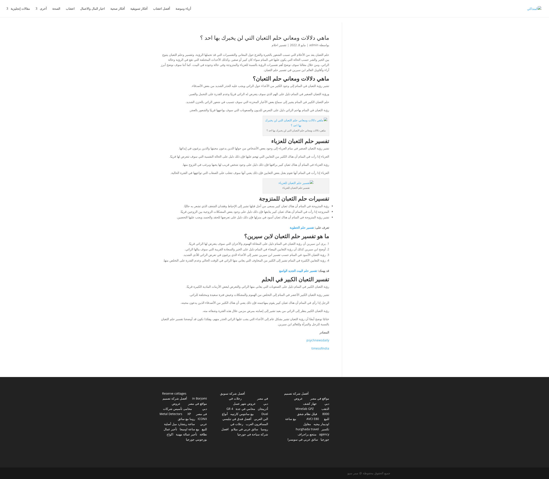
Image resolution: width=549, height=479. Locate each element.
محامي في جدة (245, 409)
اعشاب (70, 9)
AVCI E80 (312, 419)
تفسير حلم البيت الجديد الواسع (298, 271)
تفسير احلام (279, 45)
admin (313, 45)
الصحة (56, 9)
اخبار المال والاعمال (92, 9)
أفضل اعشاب (161, 9)
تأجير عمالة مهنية (186, 434)
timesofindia (320, 348)
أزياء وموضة (183, 9)
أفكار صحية (117, 9)
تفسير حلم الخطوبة (302, 227)
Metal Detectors (171, 414)
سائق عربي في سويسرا (303, 439)
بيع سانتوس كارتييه (242, 414)
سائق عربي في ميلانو (244, 429)
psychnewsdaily (317, 340)
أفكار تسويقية (139, 9)
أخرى (43, 9)
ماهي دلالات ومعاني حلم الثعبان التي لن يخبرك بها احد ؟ (264, 37)
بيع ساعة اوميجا (189, 429)
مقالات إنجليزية (20, 9)
